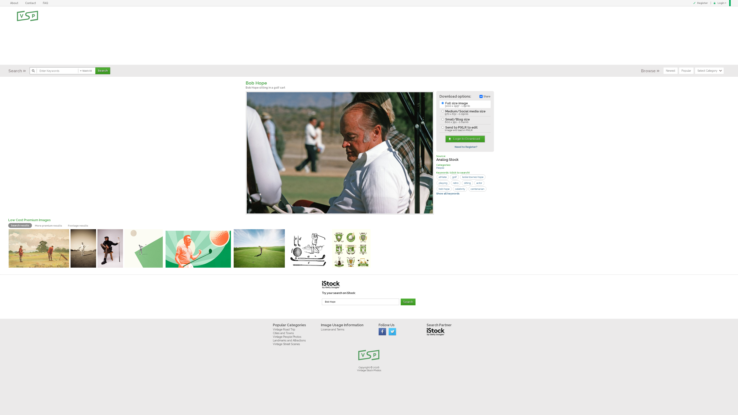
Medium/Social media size (465, 112)
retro (455, 183)
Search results (20, 225)
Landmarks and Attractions (289, 340)
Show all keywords (448, 193)
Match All (87, 71)
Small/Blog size (457, 121)
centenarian (477, 189)
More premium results (48, 225)
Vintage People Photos (287, 336)
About (14, 3)
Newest (670, 70)
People (440, 167)
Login (721, 3)
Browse (648, 70)
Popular (686, 70)
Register (702, 3)
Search (15, 70)
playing (443, 183)
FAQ (46, 3)
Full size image (457, 104)
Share (486, 96)
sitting (467, 183)
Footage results (78, 225)
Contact (31, 3)
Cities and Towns (283, 333)
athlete (443, 177)
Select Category (707, 70)
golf (454, 177)
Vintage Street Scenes (286, 344)
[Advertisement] (381, 35)
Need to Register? (466, 146)
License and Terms (332, 329)
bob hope (444, 189)
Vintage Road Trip (284, 329)
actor (479, 183)
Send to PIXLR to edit (461, 129)
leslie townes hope (472, 177)
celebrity (460, 189)
